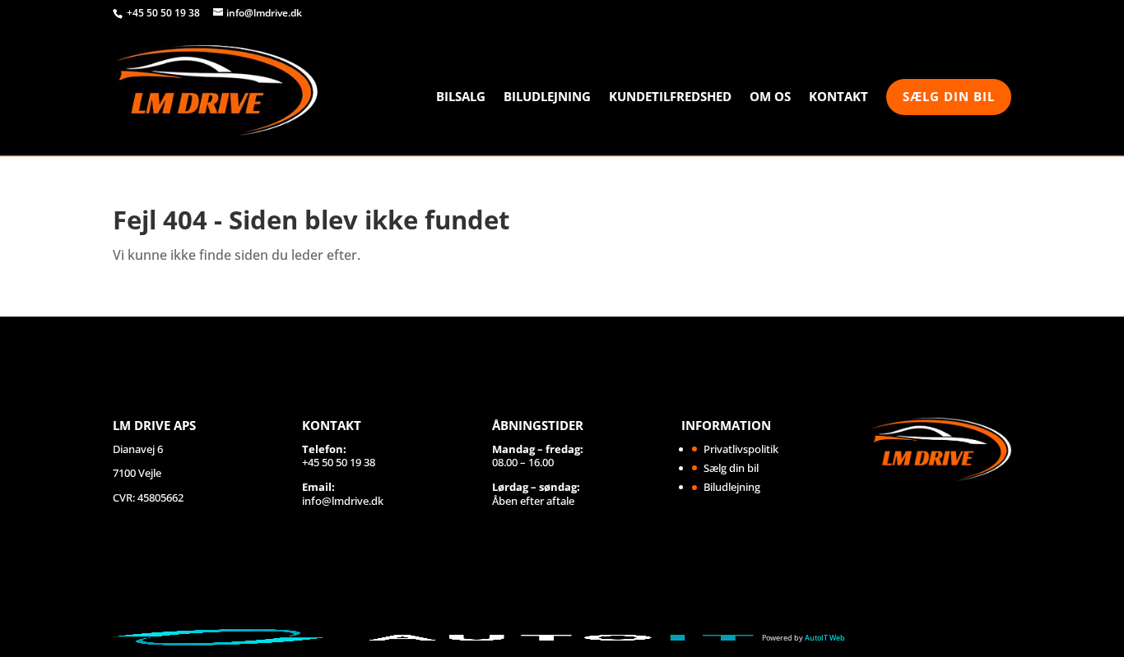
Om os (770, 97)
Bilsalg (460, 97)
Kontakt (838, 97)
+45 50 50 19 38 (164, 13)
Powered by (803, 637)
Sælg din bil (949, 96)
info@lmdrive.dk (342, 500)
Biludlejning (547, 97)
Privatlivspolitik (741, 449)
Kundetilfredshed (670, 97)
